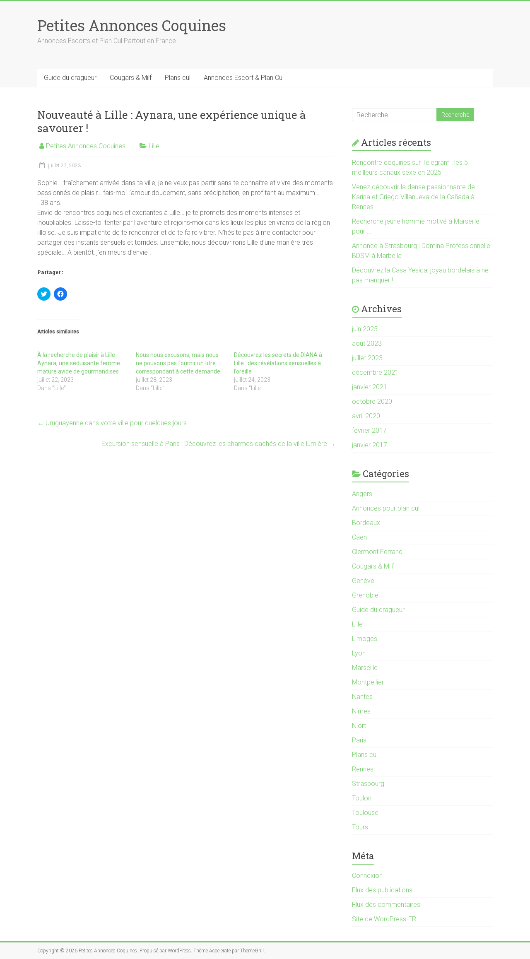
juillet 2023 (367, 358)
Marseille (365, 668)
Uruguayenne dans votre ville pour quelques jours (112, 423)
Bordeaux (366, 523)
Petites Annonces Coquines (131, 25)
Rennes (362, 769)
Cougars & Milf (131, 78)
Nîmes (361, 711)
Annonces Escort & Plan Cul (244, 78)
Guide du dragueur (70, 78)
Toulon (361, 798)
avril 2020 (366, 416)
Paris (359, 740)
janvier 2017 (369, 445)
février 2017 (369, 430)
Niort (359, 726)
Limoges (364, 639)
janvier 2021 (369, 387)
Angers (362, 494)
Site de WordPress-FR (384, 919)
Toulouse (365, 813)
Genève (363, 581)
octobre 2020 (372, 401)
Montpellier (368, 682)
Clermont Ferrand (377, 552)
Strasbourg (368, 784)
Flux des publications (382, 890)
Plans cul (177, 78)
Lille (154, 146)
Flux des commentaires (386, 904)
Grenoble (365, 595)
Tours (360, 827)
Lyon (359, 653)
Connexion (367, 875)
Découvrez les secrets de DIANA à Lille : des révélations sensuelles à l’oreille (278, 363)
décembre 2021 (375, 372)
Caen (359, 537)
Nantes (362, 697)
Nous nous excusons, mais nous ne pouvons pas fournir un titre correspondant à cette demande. (179, 363)
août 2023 (367, 343)
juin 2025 (365, 329)
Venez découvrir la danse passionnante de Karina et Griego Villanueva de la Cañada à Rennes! (413, 197)
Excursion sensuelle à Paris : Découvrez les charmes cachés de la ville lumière (218, 444)
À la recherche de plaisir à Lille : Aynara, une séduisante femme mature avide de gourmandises (78, 363)
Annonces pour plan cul (385, 508)
